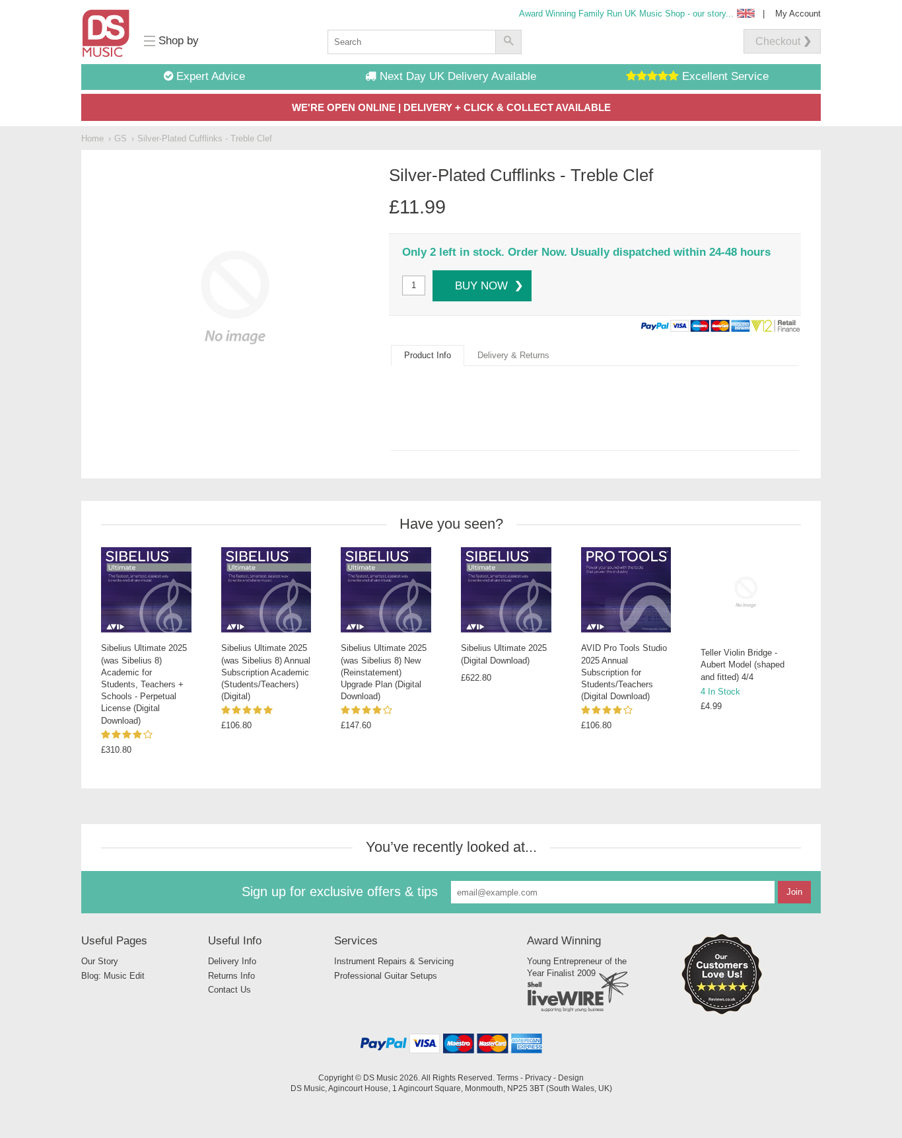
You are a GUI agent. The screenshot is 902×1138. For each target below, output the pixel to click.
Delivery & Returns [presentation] (513, 355)
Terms (507, 1077)
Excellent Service (724, 76)
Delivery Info (232, 961)
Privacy (538, 1077)
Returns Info (231, 976)
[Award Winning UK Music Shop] (722, 1012)
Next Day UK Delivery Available (456, 76)
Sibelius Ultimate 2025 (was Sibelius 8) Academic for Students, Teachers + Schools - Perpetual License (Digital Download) (144, 684)
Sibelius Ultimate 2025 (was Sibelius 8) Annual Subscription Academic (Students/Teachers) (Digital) (265, 672)
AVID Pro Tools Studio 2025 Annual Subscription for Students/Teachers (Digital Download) (624, 672)
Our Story (99, 961)
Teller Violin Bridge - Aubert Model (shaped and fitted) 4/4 (742, 664)
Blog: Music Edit (113, 976)
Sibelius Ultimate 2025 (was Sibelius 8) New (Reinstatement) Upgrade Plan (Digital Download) (384, 672)
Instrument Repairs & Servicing (394, 961)
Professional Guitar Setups (385, 976)
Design (571, 1077)
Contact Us (229, 990)
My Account (798, 14)
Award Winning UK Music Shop (626, 14)
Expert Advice (209, 76)
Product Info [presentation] (427, 355)
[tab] (427, 355)
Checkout (777, 41)
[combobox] (411, 42)
